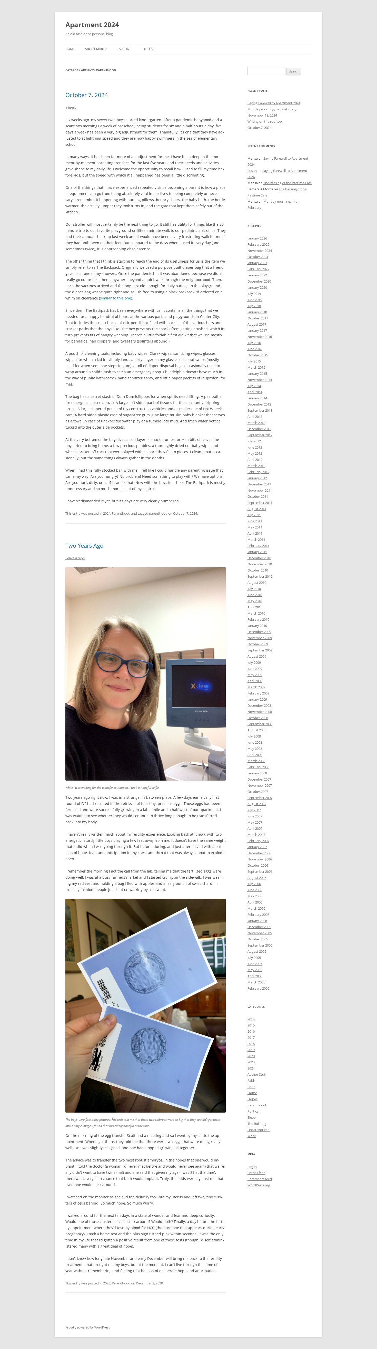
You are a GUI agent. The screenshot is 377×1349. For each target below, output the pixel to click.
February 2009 (258, 693)
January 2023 (257, 263)
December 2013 (259, 404)
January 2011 (257, 551)
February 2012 (258, 472)
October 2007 (257, 791)
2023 (251, 1062)
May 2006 (254, 896)
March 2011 (256, 539)
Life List (149, 49)
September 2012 (259, 435)
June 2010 (254, 595)
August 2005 (256, 951)
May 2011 (254, 527)
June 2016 (254, 349)
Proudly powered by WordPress (87, 1327)
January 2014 (257, 398)
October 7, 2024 (86, 95)
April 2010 (254, 607)
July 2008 (254, 736)
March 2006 (256, 908)
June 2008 (254, 742)
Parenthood (121, 513)
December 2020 (259, 281)
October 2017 (257, 318)
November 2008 (259, 711)
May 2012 (254, 453)
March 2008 (256, 761)
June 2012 (254, 447)
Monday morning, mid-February (271, 109)
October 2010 (257, 570)
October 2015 (257, 355)
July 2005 (254, 957)
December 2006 (259, 853)
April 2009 (254, 681)
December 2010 (259, 558)
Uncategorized (258, 1129)
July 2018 (254, 306)
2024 (106, 513)
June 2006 (254, 890)
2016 (251, 1031)
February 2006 (258, 914)
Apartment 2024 (92, 24)
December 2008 (259, 705)
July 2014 (254, 385)
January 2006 (257, 920)
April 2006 (254, 902)
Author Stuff (256, 1074)
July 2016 (254, 342)
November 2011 (259, 490)
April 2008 (254, 754)
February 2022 (258, 269)
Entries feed (256, 1172)
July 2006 (254, 883)
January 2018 (257, 312)
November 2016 (259, 336)
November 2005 (259, 933)
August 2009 (256, 656)
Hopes (252, 1099)
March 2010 (256, 613)
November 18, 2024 (262, 115)
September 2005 (259, 945)
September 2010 (259, 576)
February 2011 (258, 545)
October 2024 (257, 256)
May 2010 (254, 601)
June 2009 (254, 668)
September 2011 (259, 502)
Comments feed (259, 1179)
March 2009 (256, 687)
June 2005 (254, 963)
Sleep (251, 1117)
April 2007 (254, 828)
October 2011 (257, 496)
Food (251, 1086)
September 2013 (259, 410)
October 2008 (257, 717)
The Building (256, 1123)
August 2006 (256, 877)
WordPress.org (258, 1185)
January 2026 (257, 238)
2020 (106, 1283)
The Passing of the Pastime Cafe (287, 183)
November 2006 (259, 859)
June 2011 (254, 521)
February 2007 (258, 840)
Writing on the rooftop (264, 121)
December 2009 (259, 631)
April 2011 (254, 533)
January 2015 (257, 373)
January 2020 (257, 287)
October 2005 (257, 939)
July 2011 (254, 515)
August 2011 (256, 508)
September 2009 (259, 650)
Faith (251, 1080)
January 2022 (257, 275)
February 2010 (258, 619)
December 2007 (259, 779)
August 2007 (256, 804)
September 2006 (259, 871)
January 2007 (257, 847)
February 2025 (258, 244)
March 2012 (256, 465)
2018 (251, 1043)
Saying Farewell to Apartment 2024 (273, 103)
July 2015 (254, 361)
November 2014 (259, 379)
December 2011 (259, 484)
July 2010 (254, 588)
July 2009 (254, 662)
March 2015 (256, 367)
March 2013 (256, 422)
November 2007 (259, 785)
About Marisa (96, 49)
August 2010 (256, 582)
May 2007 (254, 822)
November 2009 (259, 638)
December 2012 (259, 429)
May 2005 (254, 970)
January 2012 (257, 478)
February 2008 (258, 767)
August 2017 (256, 324)
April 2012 (254, 459)
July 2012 (254, 441)
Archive (125, 49)
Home (70, 49)
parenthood (158, 513)
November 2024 (259, 250)
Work (251, 1136)
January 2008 (257, 773)
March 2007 (256, 834)
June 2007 (254, 816)
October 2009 (257, 644)
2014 (251, 1019)
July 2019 (254, 293)
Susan (252, 170)
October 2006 (257, 865)
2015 (251, 1025)
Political (253, 1111)
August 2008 (256, 730)
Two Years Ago (84, 545)
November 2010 (259, 564)
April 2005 (254, 976)
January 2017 (257, 330)
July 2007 (254, 810)
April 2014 (254, 392)
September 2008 (259, 724)
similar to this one (115, 298)
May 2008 (254, 748)
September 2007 (259, 797)
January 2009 (257, 699)
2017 (251, 1037)
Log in (252, 1166)
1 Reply (70, 107)
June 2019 (254, 299)
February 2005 (258, 988)
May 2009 (254, 674)
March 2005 (256, 982)
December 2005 (259, 927)
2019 (251, 1049)
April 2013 (254, 416)
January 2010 (257, 625)
